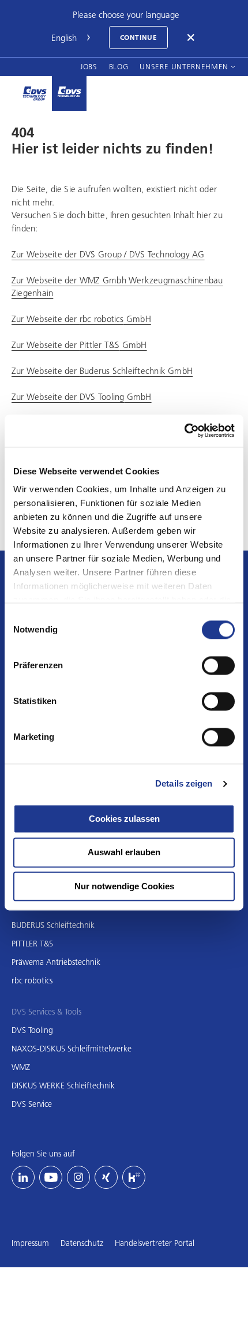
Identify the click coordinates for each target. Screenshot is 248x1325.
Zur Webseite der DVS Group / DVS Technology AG (108, 254)
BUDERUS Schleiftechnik (53, 925)
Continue (138, 37)
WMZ (21, 1067)
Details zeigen (183, 783)
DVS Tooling (32, 1030)
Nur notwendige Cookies (124, 886)
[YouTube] (50, 1177)
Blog (119, 66)
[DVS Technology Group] (34, 93)
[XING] (106, 1177)
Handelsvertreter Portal (154, 1243)
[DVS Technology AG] (69, 93)
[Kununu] (133, 1177)
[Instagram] (78, 1177)
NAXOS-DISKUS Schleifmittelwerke (71, 1048)
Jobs (88, 66)
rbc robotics (32, 980)
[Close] (191, 37)
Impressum (30, 1243)
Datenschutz (82, 1243)
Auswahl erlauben (124, 853)
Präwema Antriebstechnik (56, 962)
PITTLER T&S (32, 943)
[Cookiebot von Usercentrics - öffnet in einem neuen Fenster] (184, 430)
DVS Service (32, 1104)
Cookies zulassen (124, 819)
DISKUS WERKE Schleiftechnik (63, 1085)
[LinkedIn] (23, 1177)
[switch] (218, 665)
